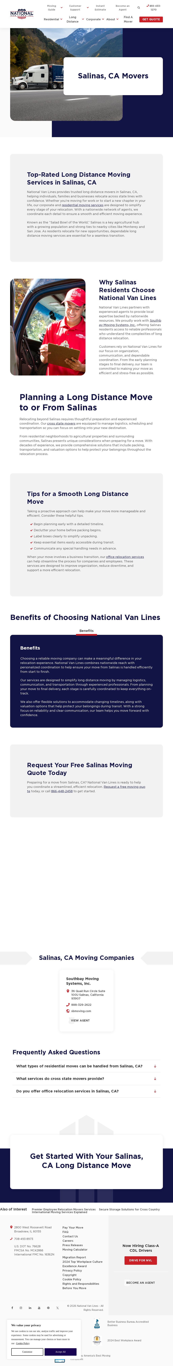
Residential (51, 19)
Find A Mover (128, 19)
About (110, 19)
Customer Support (75, 8)
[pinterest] (48, 1307)
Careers (68, 1241)
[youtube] (39, 1307)
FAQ (65, 1232)
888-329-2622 (81, 1005)
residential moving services (82, 205)
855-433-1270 (155, 8)
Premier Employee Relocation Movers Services (64, 1209)
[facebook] (12, 1307)
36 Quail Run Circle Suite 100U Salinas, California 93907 (88, 995)
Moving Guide (51, 8)
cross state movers (61, 423)
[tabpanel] (86, 681)
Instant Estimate (100, 8)
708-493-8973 (23, 1239)
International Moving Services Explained (59, 1212)
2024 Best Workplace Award (124, 1340)
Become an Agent (123, 8)
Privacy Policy (72, 1270)
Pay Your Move (73, 1227)
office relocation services (125, 557)
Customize (27, 1352)
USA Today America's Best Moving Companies (90, 1357)
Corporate (93, 19)
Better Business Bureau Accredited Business (128, 1324)
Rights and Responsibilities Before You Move (81, 1286)
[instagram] (20, 1307)
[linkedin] (30, 1307)
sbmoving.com (81, 1011)
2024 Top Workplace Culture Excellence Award (83, 1264)
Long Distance (73, 19)
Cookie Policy (23, 1343)
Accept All (60, 1352)
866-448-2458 (62, 791)
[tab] (86, 631)
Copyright (70, 1275)
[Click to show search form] (138, 7)
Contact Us (70, 1236)
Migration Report (74, 1257)
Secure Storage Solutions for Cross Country (129, 1209)
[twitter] (57, 1308)
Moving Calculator (75, 1249)
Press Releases (73, 1245)
